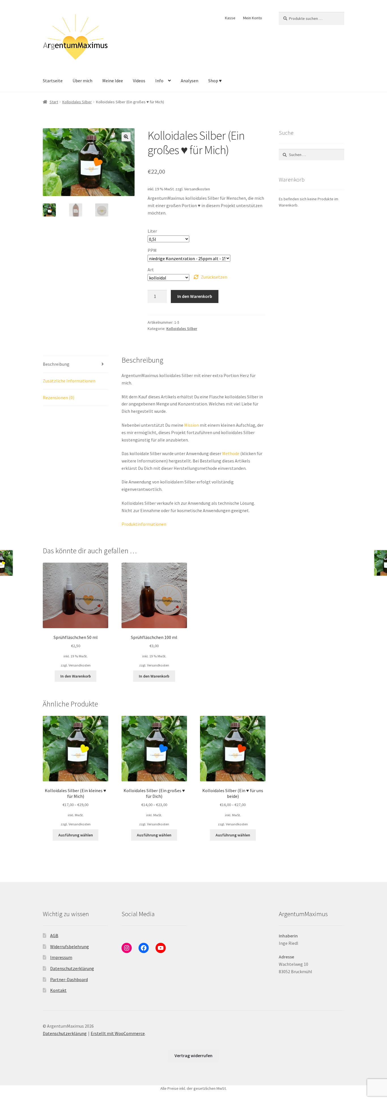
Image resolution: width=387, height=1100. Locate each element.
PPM (152, 250)
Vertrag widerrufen (193, 1055)
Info (159, 80)
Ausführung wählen (75, 835)
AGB (54, 935)
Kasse (230, 17)
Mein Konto (252, 17)
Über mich (82, 80)
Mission (191, 425)
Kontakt (58, 990)
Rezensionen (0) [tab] (58, 397)
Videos (139, 80)
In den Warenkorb (194, 296)
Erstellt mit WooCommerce (118, 1033)
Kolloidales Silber (77, 101)
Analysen (189, 80)
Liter (152, 231)
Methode (230, 453)
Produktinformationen (144, 524)
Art (151, 269)
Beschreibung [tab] (56, 364)
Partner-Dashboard (69, 979)
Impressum (61, 957)
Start (54, 101)
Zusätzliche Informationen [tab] (69, 381)
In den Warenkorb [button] (75, 676)
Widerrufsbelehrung (69, 946)
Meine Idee (112, 80)
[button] (126, 136)
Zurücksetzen (214, 277)
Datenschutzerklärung (72, 968)
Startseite (53, 80)
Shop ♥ (215, 80)
